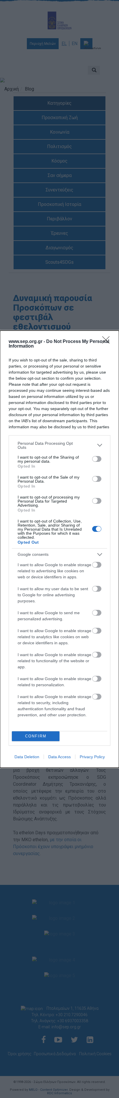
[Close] (107, 341)
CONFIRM (36, 736)
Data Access (59, 756)
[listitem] (59, 445)
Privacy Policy (92, 756)
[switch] (96, 459)
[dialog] (59, 549)
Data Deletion (26, 756)
